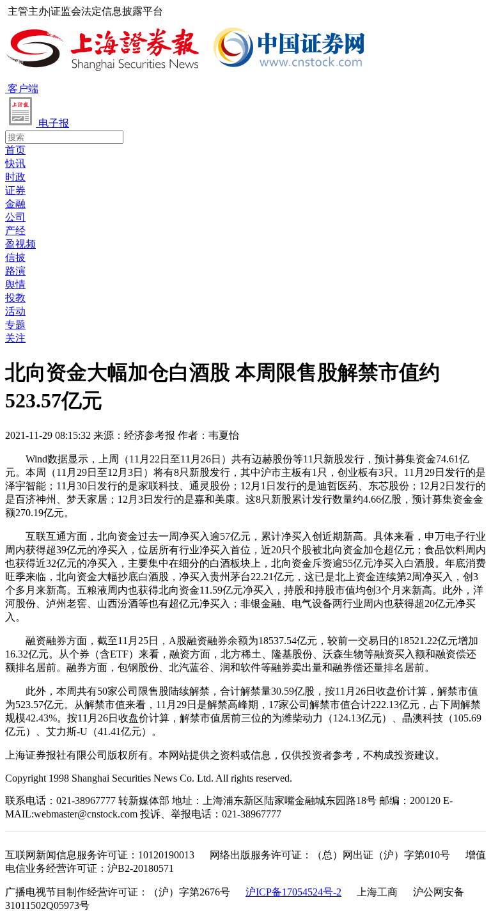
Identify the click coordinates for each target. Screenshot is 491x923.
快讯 (15, 163)
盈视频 (20, 244)
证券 (15, 190)
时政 (15, 176)
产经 (15, 230)
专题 (15, 324)
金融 (15, 203)
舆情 (15, 284)
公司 (15, 217)
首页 (15, 150)
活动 (15, 311)
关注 (15, 338)
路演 (15, 270)
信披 (15, 257)
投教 (15, 297)
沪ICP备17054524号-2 (293, 892)
